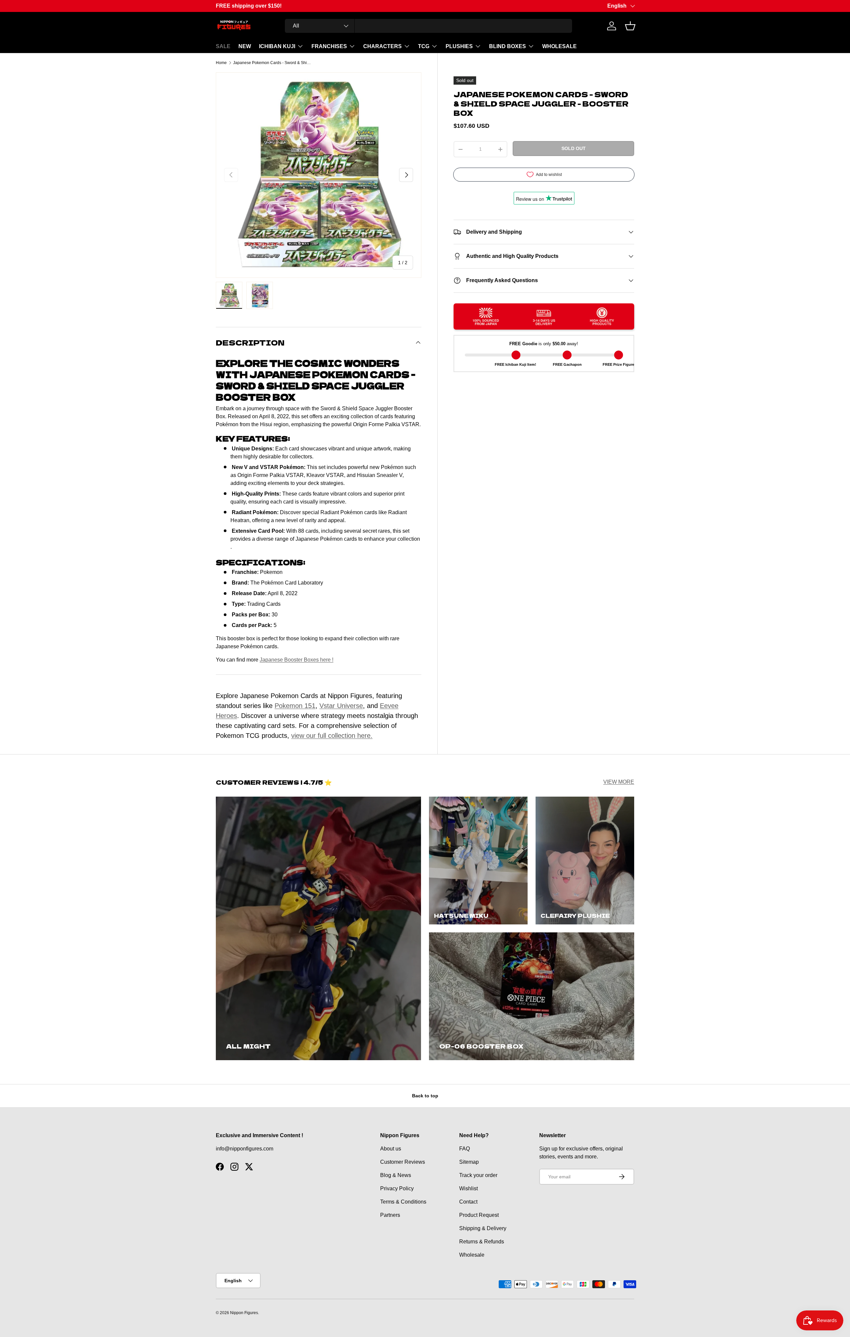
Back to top (425, 1095)
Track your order (478, 1175)
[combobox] (428, 26)
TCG (423, 46)
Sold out (573, 148)
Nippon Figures (244, 1312)
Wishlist (468, 1188)
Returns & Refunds (481, 1241)
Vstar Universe (341, 705)
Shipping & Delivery (482, 1228)
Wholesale (471, 1255)
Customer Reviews (402, 1162)
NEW (244, 46)
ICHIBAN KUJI (277, 46)
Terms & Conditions (403, 1202)
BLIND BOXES (507, 46)
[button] (630, 26)
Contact (468, 1202)
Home (221, 63)
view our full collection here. (332, 735)
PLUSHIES (459, 46)
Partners (390, 1215)
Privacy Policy (397, 1188)
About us (390, 1148)
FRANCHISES (329, 46)
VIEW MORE (618, 782)
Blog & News (395, 1175)
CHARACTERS (382, 46)
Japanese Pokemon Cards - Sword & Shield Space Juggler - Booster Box (273, 63)
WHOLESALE (559, 46)
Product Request (479, 1215)
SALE (223, 46)
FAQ (464, 1148)
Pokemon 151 (295, 705)
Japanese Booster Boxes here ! (296, 660)
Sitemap (469, 1162)
